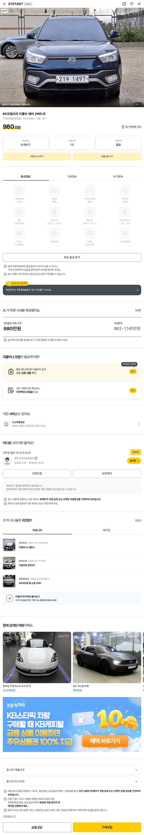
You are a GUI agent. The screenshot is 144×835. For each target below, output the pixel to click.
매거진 (106, 530)
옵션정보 (26, 176)
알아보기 (72, 371)
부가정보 (118, 176)
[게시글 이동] (72, 545)
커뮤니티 (37, 530)
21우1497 (19, 4)
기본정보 (72, 176)
